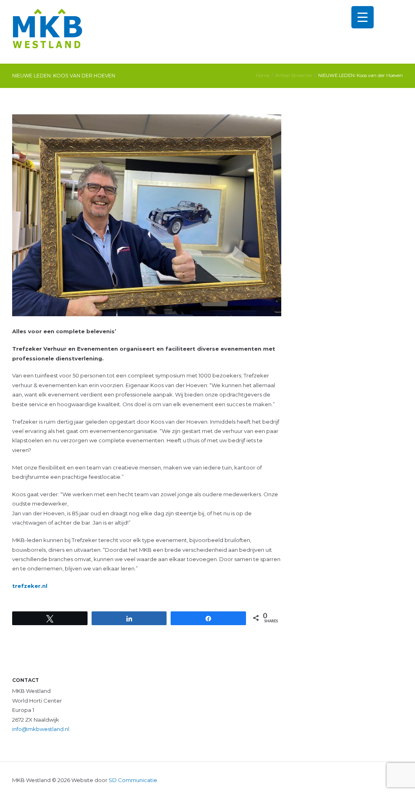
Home (263, 75)
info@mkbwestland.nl (40, 729)
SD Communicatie (133, 780)
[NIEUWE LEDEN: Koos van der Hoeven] (146, 215)
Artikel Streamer (293, 75)
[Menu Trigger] (362, 17)
